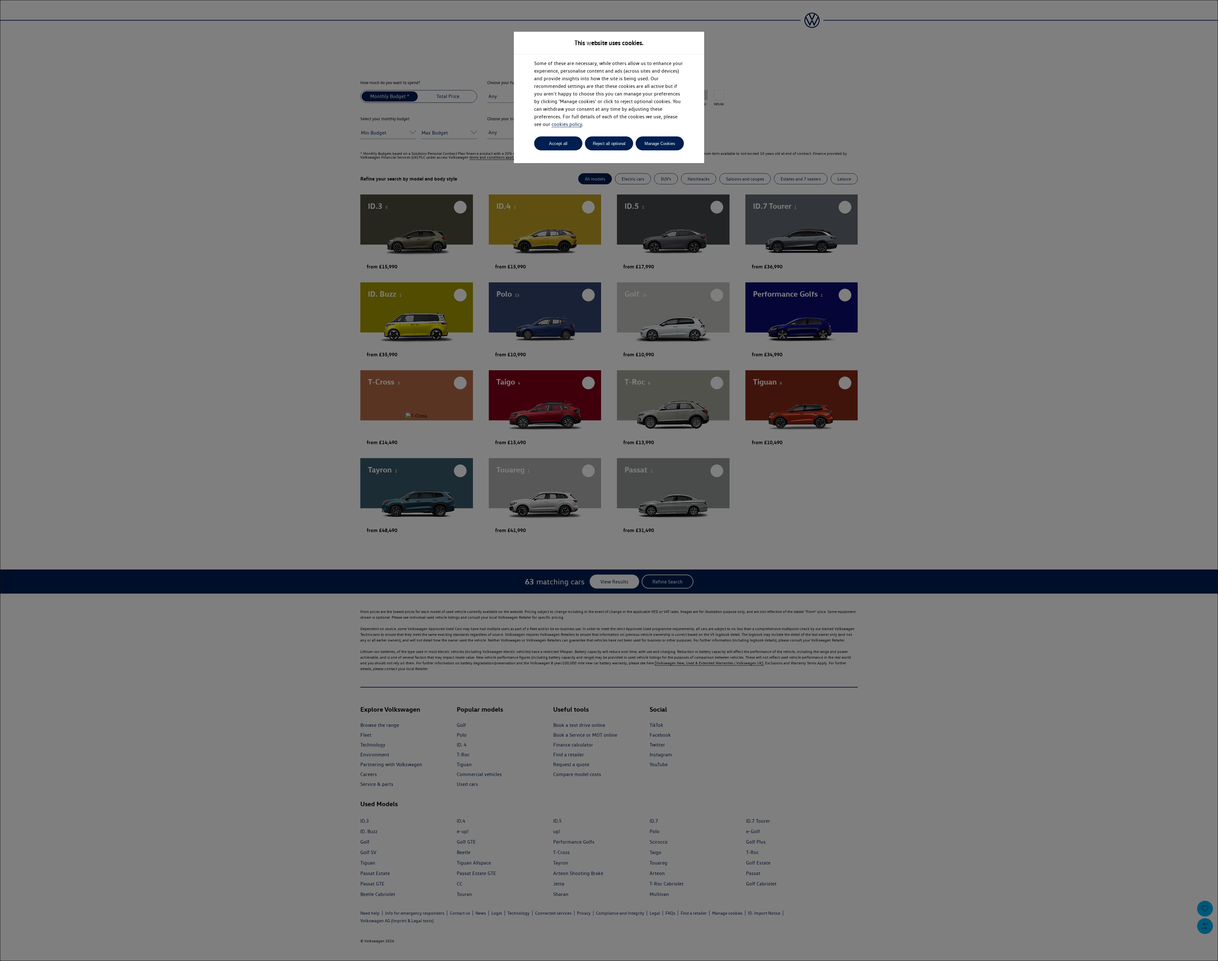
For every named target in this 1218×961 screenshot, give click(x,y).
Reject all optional (609, 143)
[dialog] (609, 480)
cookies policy (567, 124)
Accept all (558, 143)
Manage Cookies (660, 143)
